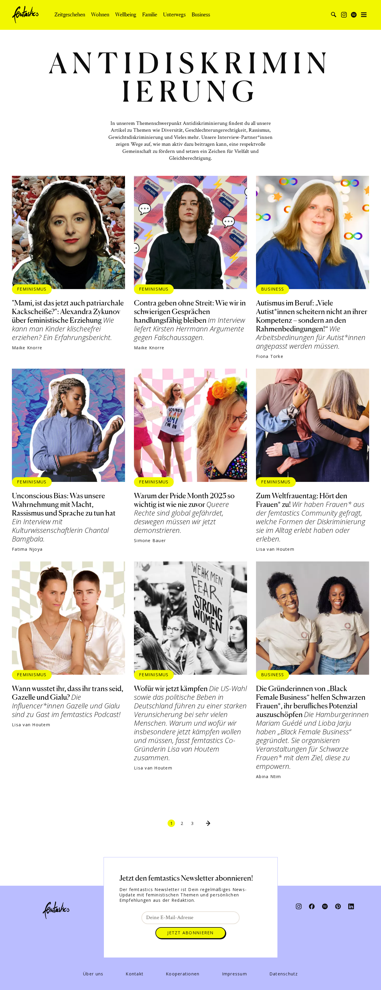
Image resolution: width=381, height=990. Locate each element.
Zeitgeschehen (69, 14)
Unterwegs (174, 14)
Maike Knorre (27, 347)
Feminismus (32, 289)
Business (201, 14)
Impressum (234, 974)
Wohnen (100, 14)
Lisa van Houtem (275, 549)
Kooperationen (182, 974)
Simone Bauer (150, 540)
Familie (149, 14)
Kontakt (134, 974)
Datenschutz (283, 974)
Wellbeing (125, 14)
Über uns (93, 974)
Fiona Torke (269, 356)
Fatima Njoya (27, 549)
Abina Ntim (268, 776)
